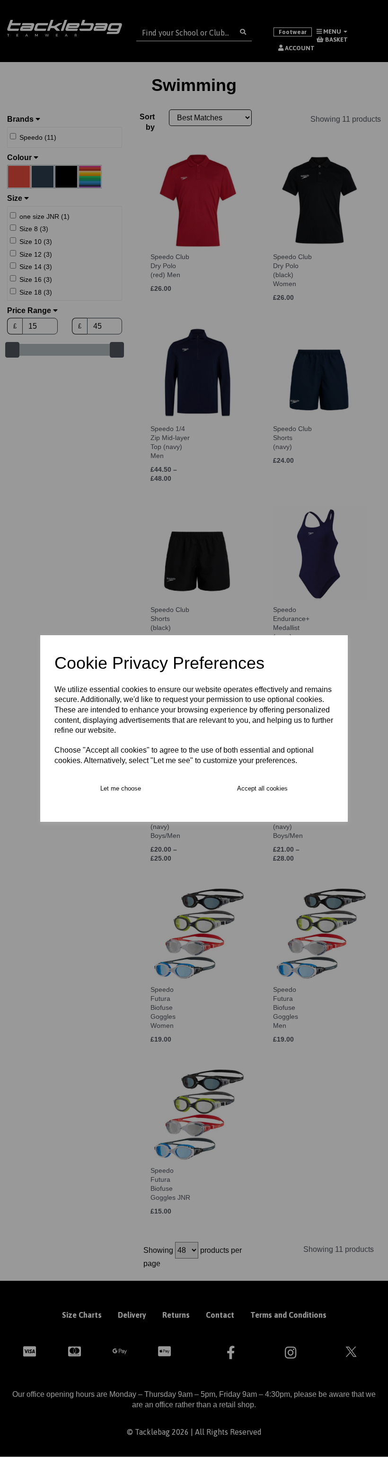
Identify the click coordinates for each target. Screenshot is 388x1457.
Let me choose (120, 788)
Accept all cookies (262, 788)
